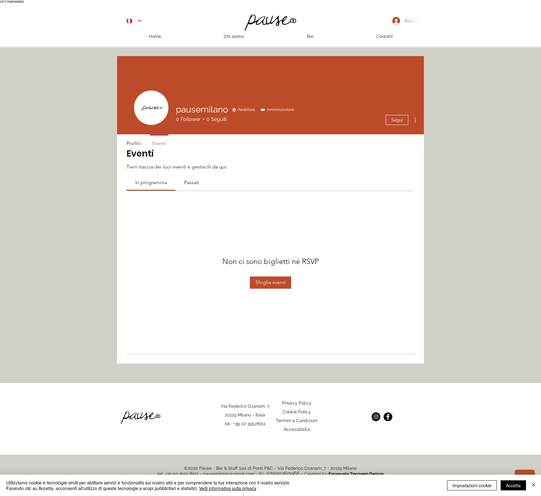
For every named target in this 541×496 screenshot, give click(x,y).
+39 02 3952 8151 (181, 473)
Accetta (513, 485)
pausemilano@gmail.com (229, 473)
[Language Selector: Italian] (134, 21)
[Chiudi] (533, 485)
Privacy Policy (297, 403)
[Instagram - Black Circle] (376, 416)
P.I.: (262, 473)
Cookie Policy (297, 411)
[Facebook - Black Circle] (388, 416)
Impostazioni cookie (472, 485)
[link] (151, 182)
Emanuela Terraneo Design (356, 473)
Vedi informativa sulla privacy (227, 488)
